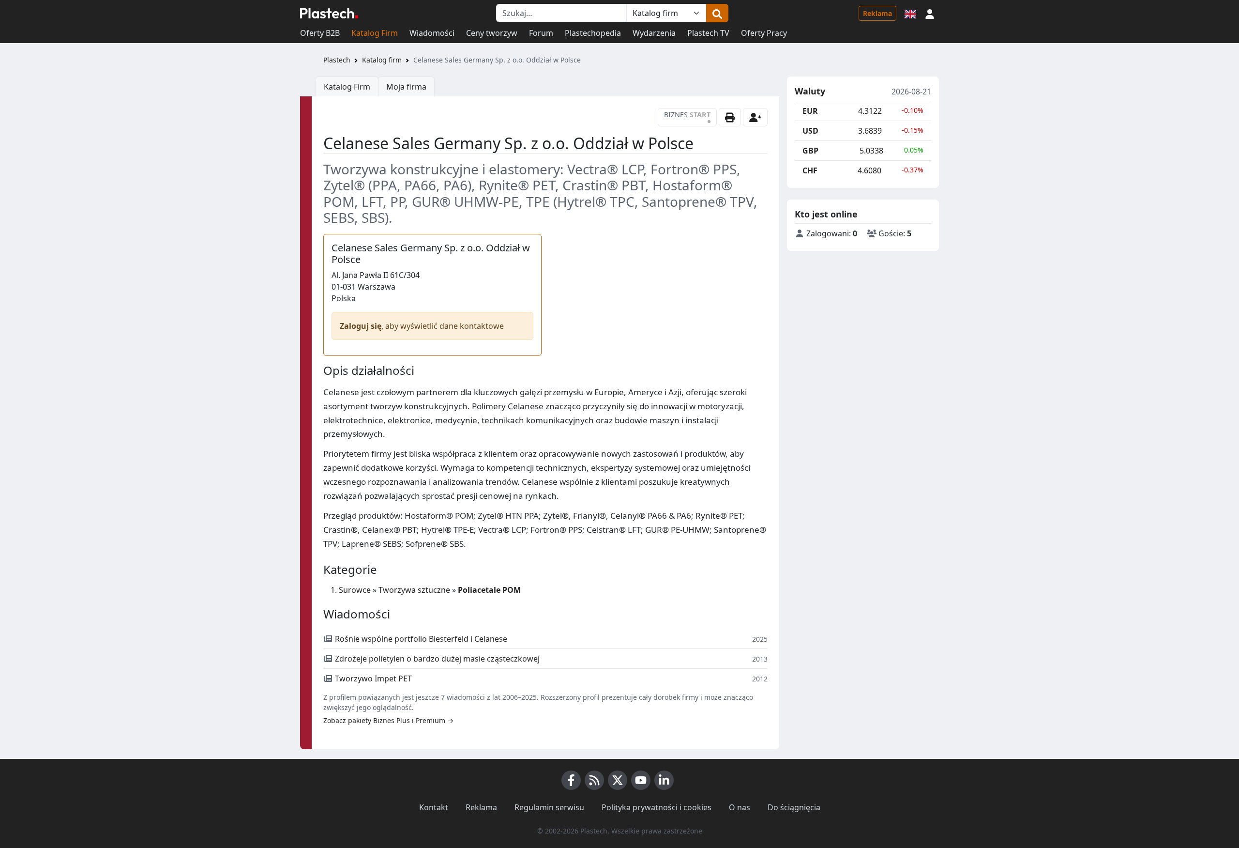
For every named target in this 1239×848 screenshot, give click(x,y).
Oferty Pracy (764, 33)
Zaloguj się (360, 326)
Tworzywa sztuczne (414, 590)
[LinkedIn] (664, 780)
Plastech (336, 59)
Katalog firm (382, 59)
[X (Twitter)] (617, 780)
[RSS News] (594, 780)
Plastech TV (708, 33)
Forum (541, 33)
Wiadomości (431, 33)
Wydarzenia (654, 33)
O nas (739, 807)
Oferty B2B (320, 33)
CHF (809, 170)
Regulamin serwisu (549, 807)
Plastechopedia (593, 33)
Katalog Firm (374, 33)
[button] (930, 13)
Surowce (355, 590)
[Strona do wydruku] (730, 117)
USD (810, 130)
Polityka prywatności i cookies (656, 807)
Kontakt (433, 807)
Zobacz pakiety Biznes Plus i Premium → (388, 720)
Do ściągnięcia (794, 807)
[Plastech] (329, 13)
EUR (810, 111)
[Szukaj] (717, 13)
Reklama (877, 13)
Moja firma (406, 86)
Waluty (810, 91)
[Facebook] (571, 780)
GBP (810, 150)
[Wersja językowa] (910, 13)
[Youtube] (640, 780)
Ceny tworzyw (491, 33)
